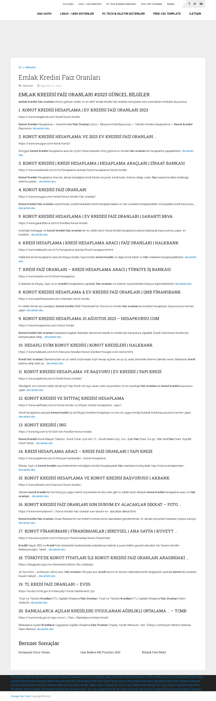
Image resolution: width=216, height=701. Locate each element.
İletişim (171, 4)
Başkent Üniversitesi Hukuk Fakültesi (58, 677)
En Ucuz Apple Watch (101, 689)
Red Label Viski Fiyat (90, 681)
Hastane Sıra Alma (188, 685)
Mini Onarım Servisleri (140, 681)
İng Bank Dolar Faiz (166, 681)
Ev (20, 67)
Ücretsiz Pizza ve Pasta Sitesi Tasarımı (177, 689)
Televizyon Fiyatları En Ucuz (107, 685)
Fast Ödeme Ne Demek (141, 685)
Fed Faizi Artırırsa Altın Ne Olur (53, 685)
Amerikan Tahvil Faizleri (25, 689)
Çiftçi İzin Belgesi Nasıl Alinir (100, 677)
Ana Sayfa (68, 4)
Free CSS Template (151, 4)
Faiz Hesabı (81, 685)
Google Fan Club (20, 696)
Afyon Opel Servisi (22, 685)
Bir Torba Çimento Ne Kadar (133, 689)
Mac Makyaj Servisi (161, 677)
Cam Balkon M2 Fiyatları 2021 (100, 652)
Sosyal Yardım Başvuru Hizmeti (56, 681)
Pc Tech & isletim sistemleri (121, 4)
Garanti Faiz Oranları (23, 681)
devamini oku (41, 128)
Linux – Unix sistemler (90, 4)
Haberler (30, 67)
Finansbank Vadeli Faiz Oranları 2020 (64, 689)
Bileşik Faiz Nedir (154, 652)
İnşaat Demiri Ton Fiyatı (188, 677)
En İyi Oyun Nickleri (22, 677)
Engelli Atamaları (189, 681)
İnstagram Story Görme (34, 652)
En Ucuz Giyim (166, 685)
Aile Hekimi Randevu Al (133, 677)
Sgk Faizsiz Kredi (114, 681)
